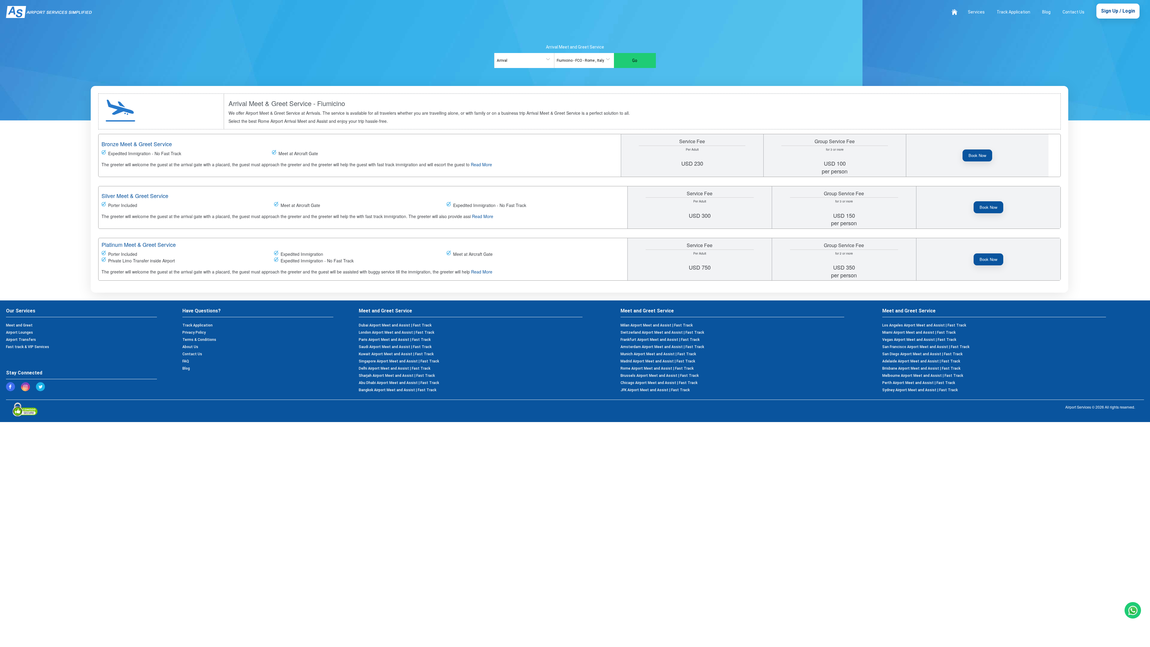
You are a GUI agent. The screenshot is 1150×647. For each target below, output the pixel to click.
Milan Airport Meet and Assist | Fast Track (657, 325)
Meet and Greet (19, 325)
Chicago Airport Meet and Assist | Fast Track (659, 383)
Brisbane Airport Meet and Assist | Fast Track (921, 368)
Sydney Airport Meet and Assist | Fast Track (920, 390)
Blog (1046, 12)
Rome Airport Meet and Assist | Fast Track (657, 368)
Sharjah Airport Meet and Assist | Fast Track (397, 376)
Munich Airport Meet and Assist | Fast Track (658, 354)
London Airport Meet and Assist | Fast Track (396, 332)
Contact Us (1073, 12)
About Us (190, 347)
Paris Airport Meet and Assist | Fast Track (395, 340)
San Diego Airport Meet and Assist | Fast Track (922, 354)
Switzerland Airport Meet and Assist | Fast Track (662, 332)
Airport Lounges (19, 332)
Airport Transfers (21, 340)
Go (634, 60)
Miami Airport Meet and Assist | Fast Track (919, 332)
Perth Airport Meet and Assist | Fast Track (918, 383)
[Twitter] (42, 386)
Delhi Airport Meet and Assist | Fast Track (394, 368)
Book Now (977, 155)
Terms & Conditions (199, 340)
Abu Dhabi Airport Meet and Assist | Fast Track (399, 383)
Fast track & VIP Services (27, 347)
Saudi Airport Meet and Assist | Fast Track (395, 347)
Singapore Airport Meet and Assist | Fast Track (399, 361)
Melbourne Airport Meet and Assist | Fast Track (922, 376)
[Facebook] (12, 386)
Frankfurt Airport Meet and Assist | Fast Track (660, 340)
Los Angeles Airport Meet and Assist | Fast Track (924, 325)
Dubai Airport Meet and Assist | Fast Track (395, 325)
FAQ (185, 361)
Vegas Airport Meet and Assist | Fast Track (919, 340)
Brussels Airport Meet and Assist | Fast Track (660, 376)
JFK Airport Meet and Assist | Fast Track (655, 390)
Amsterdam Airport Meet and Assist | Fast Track (662, 347)
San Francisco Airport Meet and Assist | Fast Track (925, 347)
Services (976, 12)
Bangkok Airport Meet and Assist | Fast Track (397, 390)
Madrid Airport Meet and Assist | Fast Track (658, 361)
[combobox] (524, 60)
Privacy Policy (194, 332)
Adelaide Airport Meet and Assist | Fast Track (921, 361)
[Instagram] (27, 386)
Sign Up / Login (1118, 11)
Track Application (1013, 12)
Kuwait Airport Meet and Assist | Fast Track (396, 354)
